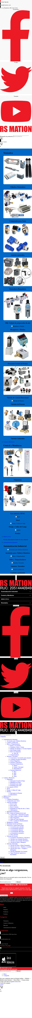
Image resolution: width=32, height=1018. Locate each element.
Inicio (1, 862)
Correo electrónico (5, 893)
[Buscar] (1, 138)
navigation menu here (15, 981)
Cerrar (1, 984)
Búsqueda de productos (6, 136)
